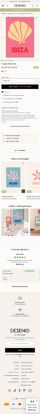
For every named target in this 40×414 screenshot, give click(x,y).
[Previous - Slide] (2, 37)
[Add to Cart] (23, 191)
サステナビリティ (14, 372)
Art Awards (15, 379)
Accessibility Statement (11, 375)
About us (16, 362)
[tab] (6, 60)
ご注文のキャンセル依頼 (28, 382)
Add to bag (20, 87)
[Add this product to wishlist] (36, 17)
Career (17, 369)
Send (20, 350)
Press (17, 366)
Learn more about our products (20, 126)
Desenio (25, 409)
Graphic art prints (13, 13)
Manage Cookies (26, 385)
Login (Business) (14, 382)
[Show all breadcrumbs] (3, 13)
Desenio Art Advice (27, 362)
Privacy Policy (17, 354)
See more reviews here (20, 286)
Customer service (26, 366)
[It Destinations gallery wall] (15, 222)
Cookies (23, 375)
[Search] (7, 5)
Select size (5, 77)
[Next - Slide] (37, 37)
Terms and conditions (27, 372)
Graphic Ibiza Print (27, 13)
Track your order (26, 369)
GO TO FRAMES (20, 150)
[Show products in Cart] (37, 5)
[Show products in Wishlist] (33, 5)
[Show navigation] (3, 5)
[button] (32, 406)
